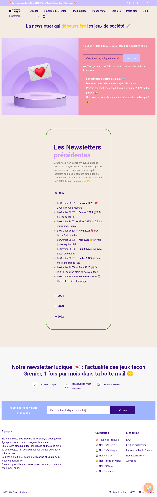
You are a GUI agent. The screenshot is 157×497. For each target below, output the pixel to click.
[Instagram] (142, 3)
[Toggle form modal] (128, 3)
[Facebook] (138, 3)
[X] (133, 3)
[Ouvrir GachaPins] (148, 487)
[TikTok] (147, 3)
